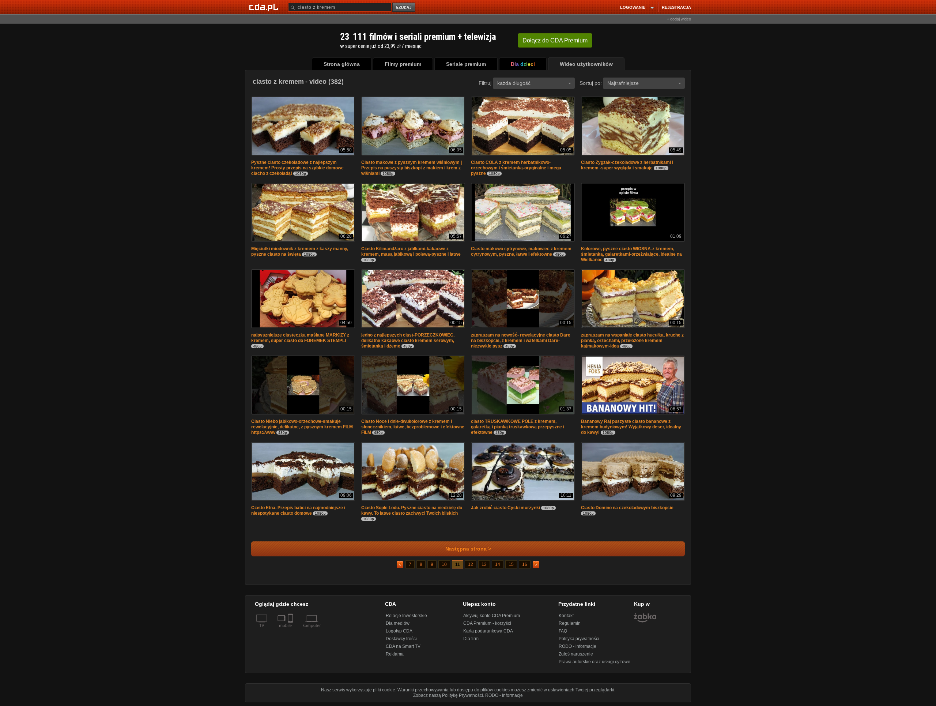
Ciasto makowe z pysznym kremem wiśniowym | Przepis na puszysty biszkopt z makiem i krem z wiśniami (411, 168)
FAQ (563, 631)
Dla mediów (398, 623)
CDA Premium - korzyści (487, 623)
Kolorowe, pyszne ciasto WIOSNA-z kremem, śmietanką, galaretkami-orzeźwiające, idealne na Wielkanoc (631, 254)
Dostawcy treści (401, 638)
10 (444, 564)
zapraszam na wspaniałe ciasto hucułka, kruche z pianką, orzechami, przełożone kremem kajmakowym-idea (632, 341)
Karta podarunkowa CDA (488, 631)
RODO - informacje (577, 646)
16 (524, 564)
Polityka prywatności (579, 638)
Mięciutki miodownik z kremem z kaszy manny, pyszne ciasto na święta (299, 251)
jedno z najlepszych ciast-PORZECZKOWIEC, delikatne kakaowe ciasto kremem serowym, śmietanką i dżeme (407, 341)
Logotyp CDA (399, 631)
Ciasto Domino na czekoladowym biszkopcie (627, 507)
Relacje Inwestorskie (406, 615)
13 (484, 564)
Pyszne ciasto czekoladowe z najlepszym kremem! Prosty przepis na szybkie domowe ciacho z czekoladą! (297, 168)
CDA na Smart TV (403, 646)
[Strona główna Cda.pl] (264, 7)
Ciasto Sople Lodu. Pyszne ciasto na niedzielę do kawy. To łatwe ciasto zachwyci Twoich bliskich (411, 510)
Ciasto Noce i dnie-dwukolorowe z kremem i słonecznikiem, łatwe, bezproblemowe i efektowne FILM (412, 427)
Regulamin (570, 623)
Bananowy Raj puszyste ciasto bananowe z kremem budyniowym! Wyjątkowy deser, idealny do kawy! (631, 427)
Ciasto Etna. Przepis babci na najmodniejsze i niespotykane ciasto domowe (298, 510)
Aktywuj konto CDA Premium (491, 615)
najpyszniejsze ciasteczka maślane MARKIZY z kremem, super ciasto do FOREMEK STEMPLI (300, 338)
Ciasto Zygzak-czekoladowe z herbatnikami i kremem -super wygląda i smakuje (627, 165)
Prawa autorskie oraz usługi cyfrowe (594, 661)
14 (497, 564)
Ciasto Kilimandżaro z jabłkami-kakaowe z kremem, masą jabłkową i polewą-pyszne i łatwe (411, 251)
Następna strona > (468, 549)
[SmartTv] (291, 629)
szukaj (404, 7)
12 (470, 564)
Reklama (395, 654)
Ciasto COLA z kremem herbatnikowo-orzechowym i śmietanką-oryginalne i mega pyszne (516, 168)
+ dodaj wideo (679, 19)
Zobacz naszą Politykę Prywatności (448, 695)
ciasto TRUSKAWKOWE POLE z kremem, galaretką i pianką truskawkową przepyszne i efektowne (517, 427)
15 (511, 564)
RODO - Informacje (504, 695)
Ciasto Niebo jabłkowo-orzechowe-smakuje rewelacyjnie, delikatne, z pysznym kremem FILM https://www (302, 427)
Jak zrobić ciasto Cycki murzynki (505, 507)
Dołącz (555, 40)
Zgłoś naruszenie (576, 654)
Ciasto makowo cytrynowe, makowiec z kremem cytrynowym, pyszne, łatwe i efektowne (521, 251)
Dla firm (471, 638)
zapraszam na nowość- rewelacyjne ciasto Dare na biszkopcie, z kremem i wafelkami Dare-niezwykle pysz (520, 341)
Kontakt (566, 615)
